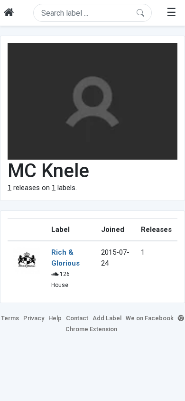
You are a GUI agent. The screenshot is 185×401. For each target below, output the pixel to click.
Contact (77, 318)
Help (55, 318)
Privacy (33, 318)
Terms (10, 318)
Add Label (106, 318)
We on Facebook (150, 318)
